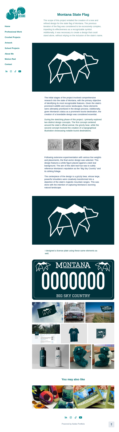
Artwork (8, 43)
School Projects (12, 48)
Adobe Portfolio (78, 424)
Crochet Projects (12, 37)
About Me (9, 54)
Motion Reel (10, 59)
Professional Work (13, 32)
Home (7, 26)
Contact (8, 64)
